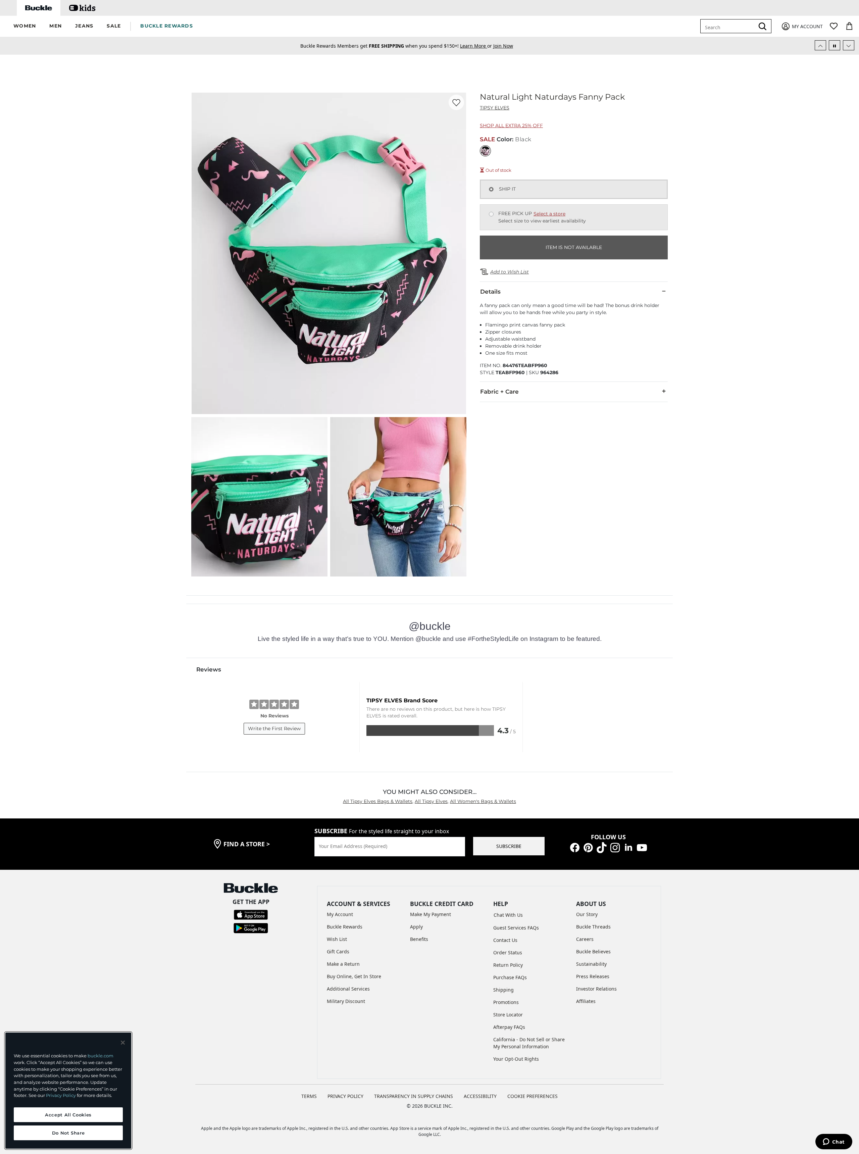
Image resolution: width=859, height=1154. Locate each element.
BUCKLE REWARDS (166, 26)
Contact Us (505, 940)
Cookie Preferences (532, 1096)
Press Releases (592, 976)
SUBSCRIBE (508, 846)
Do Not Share (68, 1133)
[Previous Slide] (820, 45)
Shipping (503, 990)
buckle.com (100, 1055)
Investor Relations (596, 989)
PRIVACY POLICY (345, 1096)
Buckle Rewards (344, 926)
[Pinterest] (588, 847)
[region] (68, 1091)
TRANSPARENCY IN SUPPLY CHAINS (413, 1096)
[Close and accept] (122, 1042)
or (476, 46)
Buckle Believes (593, 951)
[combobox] (729, 26)
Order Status (507, 952)
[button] (25, 26)
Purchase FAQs (510, 977)
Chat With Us (508, 915)
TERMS (309, 1096)
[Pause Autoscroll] (834, 45)
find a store (246, 844)
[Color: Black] (485, 151)
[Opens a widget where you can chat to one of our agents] (833, 1142)
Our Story (587, 914)
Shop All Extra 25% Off (511, 125)
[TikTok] (601, 847)
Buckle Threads (593, 926)
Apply (416, 926)
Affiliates (586, 1001)
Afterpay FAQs (509, 1027)
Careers (585, 939)
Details (490, 291)
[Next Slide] (848, 45)
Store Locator (508, 1014)
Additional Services (348, 989)
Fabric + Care (499, 391)
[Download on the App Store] (250, 914)
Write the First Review (274, 728)
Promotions (506, 1002)
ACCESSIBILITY (480, 1096)
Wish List (337, 939)
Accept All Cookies (68, 1114)
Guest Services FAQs (516, 927)
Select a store (549, 214)
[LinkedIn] (628, 847)
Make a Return (343, 964)
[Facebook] (575, 847)
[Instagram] (615, 847)
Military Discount (346, 1001)
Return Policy (508, 965)
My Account (340, 914)
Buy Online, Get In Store (354, 976)
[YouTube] (642, 847)
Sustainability (591, 964)
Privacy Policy (61, 1095)
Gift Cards (338, 951)
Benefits (419, 939)
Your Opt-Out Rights (516, 1059)
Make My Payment (430, 914)
